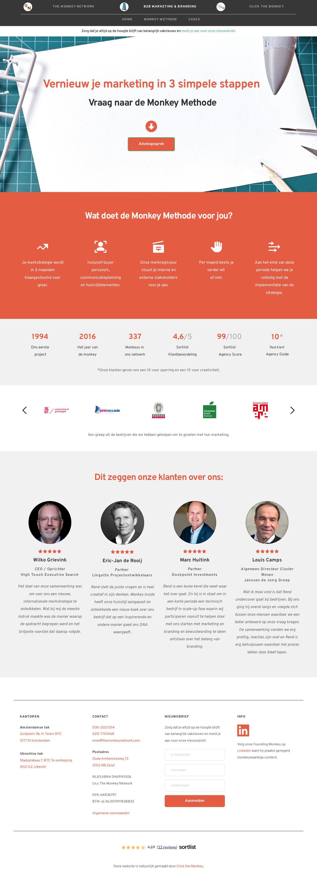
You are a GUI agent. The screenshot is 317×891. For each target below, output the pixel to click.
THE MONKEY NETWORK (73, 7)
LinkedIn (244, 751)
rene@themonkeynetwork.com (116, 741)
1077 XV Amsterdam (35, 741)
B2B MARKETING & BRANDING (170, 7)
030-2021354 (103, 727)
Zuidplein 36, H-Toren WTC (41, 734)
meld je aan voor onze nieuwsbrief (208, 31)
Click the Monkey (190, 866)
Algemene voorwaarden (111, 813)
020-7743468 (103, 734)
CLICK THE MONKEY (266, 7)
